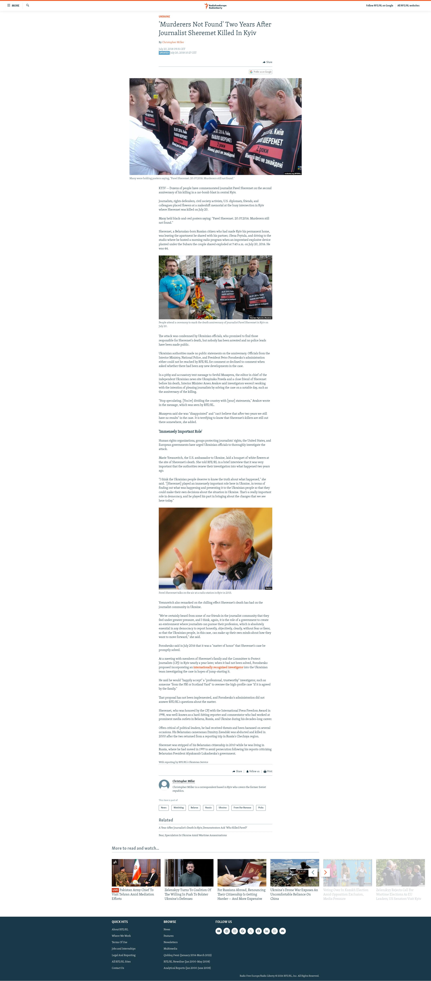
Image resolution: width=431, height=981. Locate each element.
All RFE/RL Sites (121, 961)
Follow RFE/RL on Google (379, 5)
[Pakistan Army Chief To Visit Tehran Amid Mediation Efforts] (136, 873)
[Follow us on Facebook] (258, 931)
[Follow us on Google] (242, 931)
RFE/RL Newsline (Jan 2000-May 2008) (187, 961)
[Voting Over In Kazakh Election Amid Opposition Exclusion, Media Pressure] (347, 873)
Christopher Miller (173, 42)
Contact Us (118, 968)
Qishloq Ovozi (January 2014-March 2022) (188, 955)
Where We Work (121, 936)
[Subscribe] (282, 931)
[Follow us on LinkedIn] (266, 931)
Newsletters (171, 942)
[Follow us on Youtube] (219, 931)
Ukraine (164, 16)
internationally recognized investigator (218, 667)
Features (169, 936)
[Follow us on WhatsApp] (274, 931)
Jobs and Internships (124, 948)
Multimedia (170, 948)
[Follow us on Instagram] (234, 931)
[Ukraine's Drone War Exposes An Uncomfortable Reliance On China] (294, 873)
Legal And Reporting (124, 955)
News (167, 929)
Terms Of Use (119, 942)
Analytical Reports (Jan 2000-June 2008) (187, 968)
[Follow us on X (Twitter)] (250, 931)
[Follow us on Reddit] (226, 931)
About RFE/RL (120, 929)
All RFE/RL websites (408, 5)
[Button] (267, 62)
